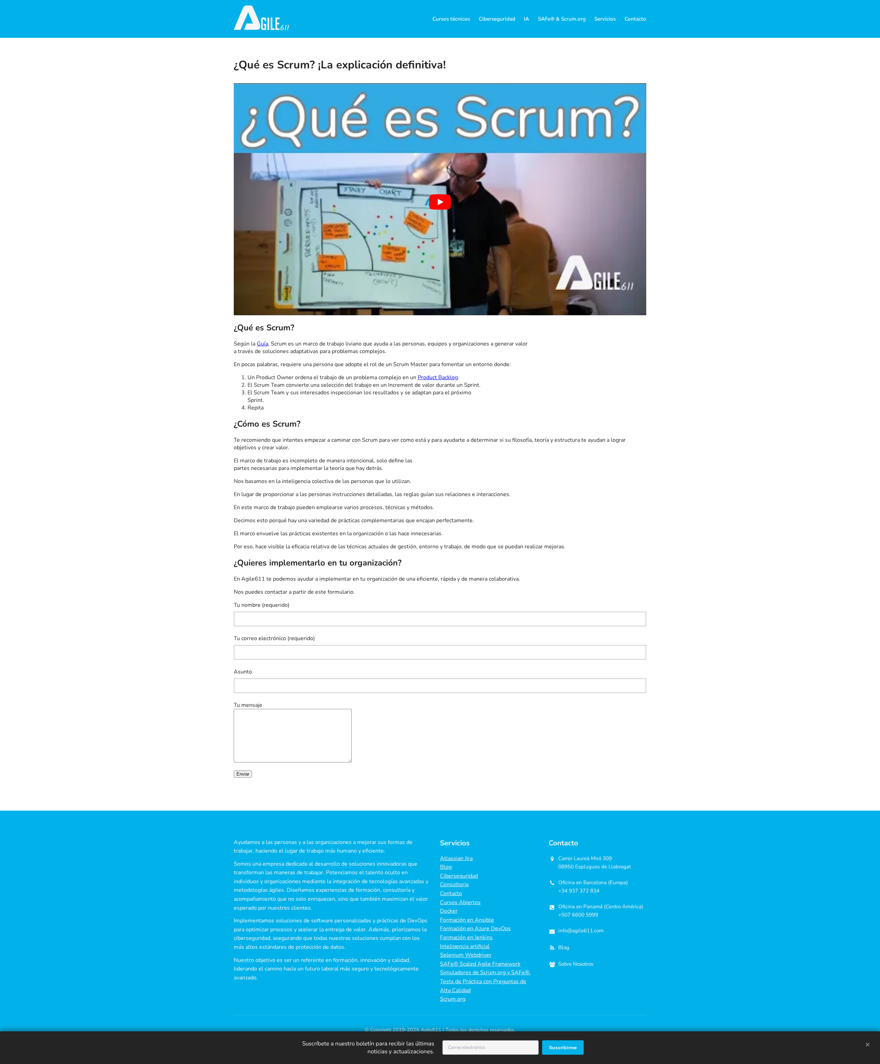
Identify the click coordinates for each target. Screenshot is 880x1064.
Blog (446, 867)
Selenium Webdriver (466, 955)
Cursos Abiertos (460, 902)
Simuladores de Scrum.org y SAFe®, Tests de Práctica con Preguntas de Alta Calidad (485, 981)
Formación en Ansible (467, 920)
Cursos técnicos (451, 18)
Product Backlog (438, 377)
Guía (262, 344)
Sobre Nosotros (575, 964)
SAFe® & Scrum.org (562, 18)
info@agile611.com (581, 930)
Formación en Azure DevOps (475, 928)
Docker (449, 911)
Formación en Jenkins (466, 937)
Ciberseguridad (497, 18)
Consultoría (454, 884)
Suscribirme (563, 1047)
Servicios (605, 18)
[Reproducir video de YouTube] (440, 202)
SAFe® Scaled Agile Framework (480, 964)
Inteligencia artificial (465, 946)
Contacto (635, 18)
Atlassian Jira (456, 858)
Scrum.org (452, 999)
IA (526, 18)
